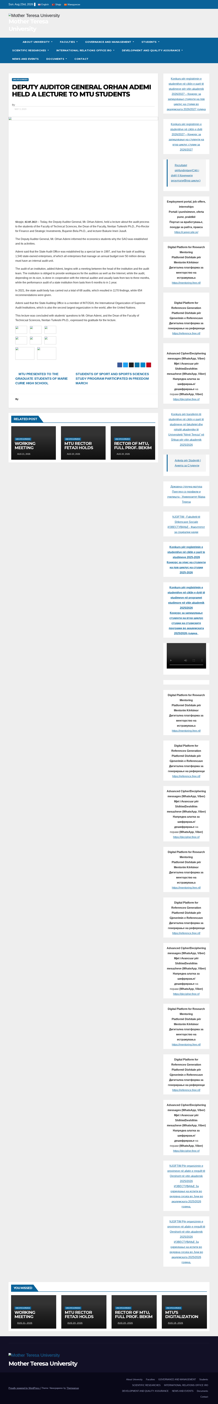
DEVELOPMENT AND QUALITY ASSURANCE (151, 50)
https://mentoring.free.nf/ (186, 282)
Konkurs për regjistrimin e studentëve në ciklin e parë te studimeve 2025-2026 (186, 552)
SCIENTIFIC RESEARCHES (29, 50)
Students (150, 41)
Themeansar (73, 1388)
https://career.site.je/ (186, 232)
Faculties (68, 41)
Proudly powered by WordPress (24, 1388)
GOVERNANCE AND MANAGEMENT (108, 41)
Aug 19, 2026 (175, 1323)
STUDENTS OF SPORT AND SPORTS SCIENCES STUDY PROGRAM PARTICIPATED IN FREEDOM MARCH (112, 378)
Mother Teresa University (43, 1363)
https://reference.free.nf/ (186, 333)
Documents (55, 58)
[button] (207, 50)
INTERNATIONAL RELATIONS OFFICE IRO (84, 50)
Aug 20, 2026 (75, 1323)
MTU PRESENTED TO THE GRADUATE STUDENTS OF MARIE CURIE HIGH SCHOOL (41, 378)
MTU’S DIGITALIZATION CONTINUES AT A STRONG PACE (182, 1319)
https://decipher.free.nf (186, 399)
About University (37, 41)
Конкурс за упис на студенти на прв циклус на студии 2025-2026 (186, 567)
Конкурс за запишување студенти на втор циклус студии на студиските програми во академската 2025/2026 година (186, 623)
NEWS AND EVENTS (25, 58)
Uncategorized (20, 79)
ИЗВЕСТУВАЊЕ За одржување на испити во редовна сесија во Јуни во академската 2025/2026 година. (186, 1196)
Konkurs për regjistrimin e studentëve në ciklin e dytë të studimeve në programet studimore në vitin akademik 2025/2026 (186, 597)
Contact (81, 58)
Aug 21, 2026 (24, 1323)
